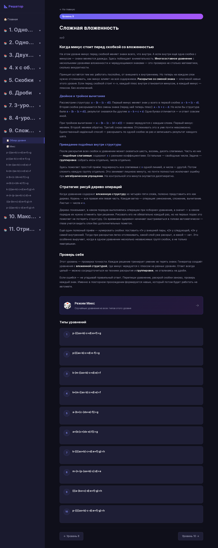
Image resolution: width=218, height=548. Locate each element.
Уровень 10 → (190, 536)
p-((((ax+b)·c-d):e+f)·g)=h (20, 207)
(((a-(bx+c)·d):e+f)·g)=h (19, 201)
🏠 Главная (11, 19)
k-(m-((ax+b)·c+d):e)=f (18, 164)
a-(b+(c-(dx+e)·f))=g (17, 177)
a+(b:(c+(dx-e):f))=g (17, 183)
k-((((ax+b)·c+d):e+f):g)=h (20, 189)
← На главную (67, 9)
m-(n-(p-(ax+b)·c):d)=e (18, 195)
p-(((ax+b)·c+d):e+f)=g (18, 152)
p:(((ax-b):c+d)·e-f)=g (18, 158)
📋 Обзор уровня (16, 140)
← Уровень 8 (71, 536)
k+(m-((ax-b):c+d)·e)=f (18, 171)
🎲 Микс (10, 146)
